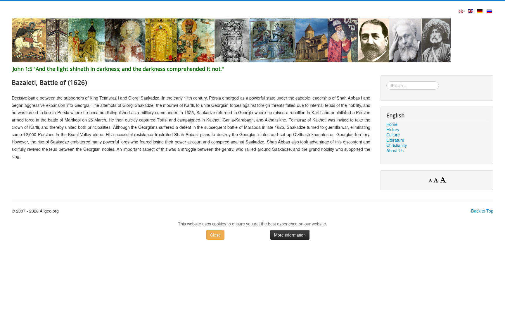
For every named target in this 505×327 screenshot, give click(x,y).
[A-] (430, 180)
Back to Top (482, 211)
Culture (393, 134)
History (392, 129)
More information (290, 235)
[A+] (443, 179)
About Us (395, 150)
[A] (436, 180)
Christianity (396, 145)
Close (215, 235)
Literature (395, 140)
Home (391, 124)
